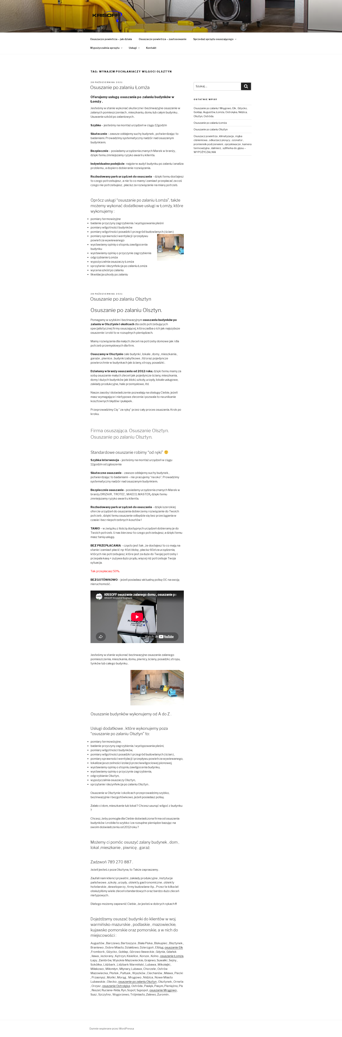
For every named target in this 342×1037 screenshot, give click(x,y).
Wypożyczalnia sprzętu (105, 47)
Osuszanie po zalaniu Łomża (120, 87)
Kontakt (151, 47)
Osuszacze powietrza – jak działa (111, 39)
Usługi (133, 47)
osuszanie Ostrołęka (116, 986)
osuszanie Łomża (171, 956)
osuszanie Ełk (174, 947)
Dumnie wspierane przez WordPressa (111, 1028)
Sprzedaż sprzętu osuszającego (213, 39)
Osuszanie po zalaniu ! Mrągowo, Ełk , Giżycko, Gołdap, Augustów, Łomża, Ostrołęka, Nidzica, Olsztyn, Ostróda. (220, 112)
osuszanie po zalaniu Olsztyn (137, 981)
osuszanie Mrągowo (163, 990)
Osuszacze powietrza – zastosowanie (162, 39)
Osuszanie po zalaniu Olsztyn (120, 299)
